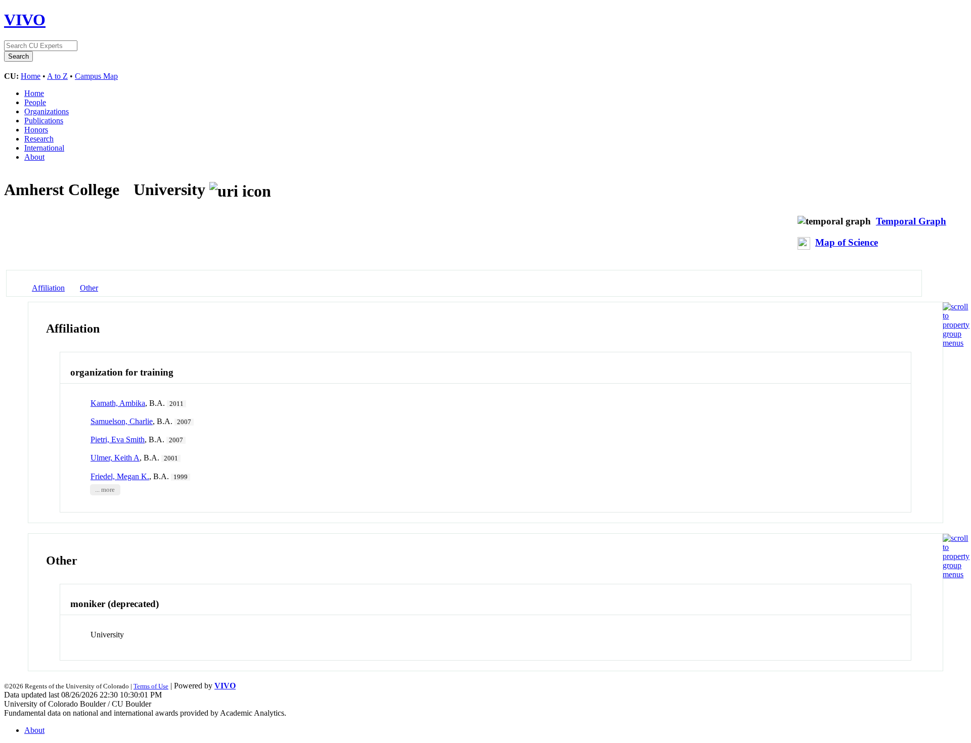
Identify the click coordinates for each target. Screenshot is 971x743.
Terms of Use (151, 686)
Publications (43, 120)
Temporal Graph (911, 221)
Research (39, 138)
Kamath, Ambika (118, 403)
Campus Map (96, 76)
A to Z (57, 76)
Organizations (46, 111)
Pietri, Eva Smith (118, 439)
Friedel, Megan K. (120, 476)
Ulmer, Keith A (115, 457)
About (34, 157)
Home (30, 76)
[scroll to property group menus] (956, 343)
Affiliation (48, 288)
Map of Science (846, 242)
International (44, 148)
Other (89, 288)
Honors (36, 129)
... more (105, 489)
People (35, 102)
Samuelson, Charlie (122, 421)
